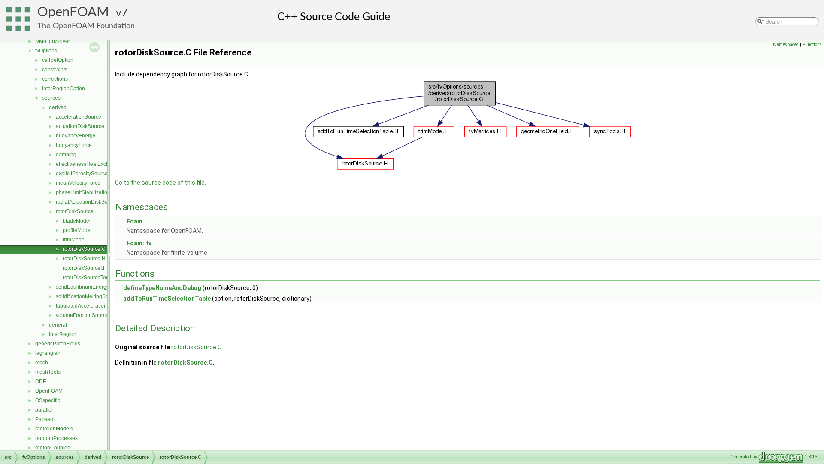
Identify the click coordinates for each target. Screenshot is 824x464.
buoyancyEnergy (75, 136)
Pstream (45, 419)
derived (58, 107)
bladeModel (77, 221)
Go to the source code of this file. (160, 182)
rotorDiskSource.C (84, 249)
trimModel (74, 240)
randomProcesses (56, 438)
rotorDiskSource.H (84, 259)
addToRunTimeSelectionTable (167, 298)
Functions (812, 44)
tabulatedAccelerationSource (90, 306)
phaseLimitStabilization (83, 192)
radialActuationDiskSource (87, 202)
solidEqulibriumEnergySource (91, 287)
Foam (134, 221)
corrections (55, 79)
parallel (44, 410)
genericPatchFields (57, 344)
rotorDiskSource (75, 211)
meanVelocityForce (78, 183)
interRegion (62, 334)
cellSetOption (57, 60)
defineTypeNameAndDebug (162, 287)
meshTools (48, 372)
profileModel (77, 230)
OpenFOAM (73, 12)
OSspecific (47, 400)
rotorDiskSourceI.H (85, 268)
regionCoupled (52, 448)
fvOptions (46, 51)
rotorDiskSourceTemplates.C (96, 278)
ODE (40, 382)
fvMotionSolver (52, 41)
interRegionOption (63, 88)
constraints (54, 70)
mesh (41, 363)
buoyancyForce (74, 145)
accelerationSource (78, 117)
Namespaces (786, 44)
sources (51, 98)
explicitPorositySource (82, 174)
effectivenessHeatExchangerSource (97, 164)
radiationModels (54, 429)
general (58, 325)
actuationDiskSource (80, 126)
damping (66, 155)
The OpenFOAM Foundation (86, 26)
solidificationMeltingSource (87, 296)
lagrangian (48, 353)
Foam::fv (139, 243)
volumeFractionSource (82, 315)
